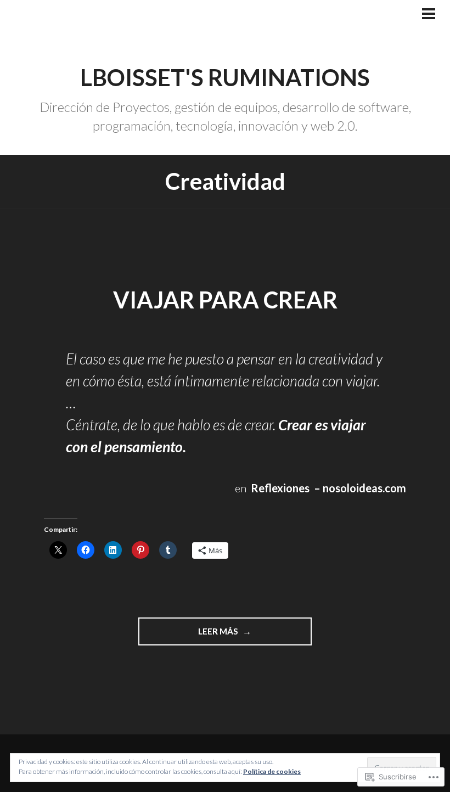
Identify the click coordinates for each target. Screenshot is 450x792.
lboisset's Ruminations (225, 77)
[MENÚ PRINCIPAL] (428, 15)
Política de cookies (272, 771)
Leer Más (189, 635)
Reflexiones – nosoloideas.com (328, 488)
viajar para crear (225, 299)
